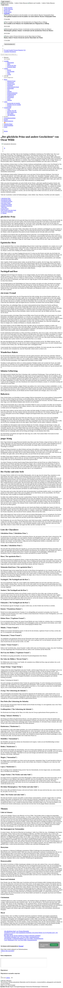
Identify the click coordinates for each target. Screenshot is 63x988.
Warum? (21, 946)
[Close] (1, 952)
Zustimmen (54, 944)
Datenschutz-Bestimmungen (33, 986)
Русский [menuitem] (6, 50)
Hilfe (2, 985)
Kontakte (12, 985)
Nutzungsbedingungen (20, 986)
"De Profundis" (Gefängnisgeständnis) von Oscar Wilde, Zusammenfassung (23, 938)
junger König (5, 208)
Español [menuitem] (11, 50)
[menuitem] (24, 50)
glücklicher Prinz (5, 198)
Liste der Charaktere (7, 211)
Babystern (4, 207)
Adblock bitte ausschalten (7, 951)
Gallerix (8, 977)
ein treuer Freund (5, 203)
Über (9, 985)
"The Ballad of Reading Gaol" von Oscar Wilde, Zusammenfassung (21, 937)
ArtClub (8, 76)
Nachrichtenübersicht (10, 44)
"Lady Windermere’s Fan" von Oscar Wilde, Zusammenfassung (20, 940)
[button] (8, 7)
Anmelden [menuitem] (6, 51)
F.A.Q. (6, 985)
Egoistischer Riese (6, 200)
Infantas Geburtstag (6, 205)
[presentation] (33, 150)
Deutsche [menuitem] (20, 50)
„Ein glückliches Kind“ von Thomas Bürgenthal (16, 931)
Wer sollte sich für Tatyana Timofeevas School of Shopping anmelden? (22, 935)
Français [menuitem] (15, 50)
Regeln (12, 986)
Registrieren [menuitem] (13, 51)
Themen (3, 213)
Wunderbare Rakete (6, 204)
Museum (7, 58)
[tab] (4, 148)
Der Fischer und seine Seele (8, 210)
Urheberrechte (44, 986)
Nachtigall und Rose (6, 201)
